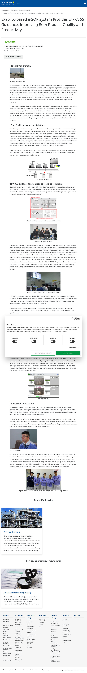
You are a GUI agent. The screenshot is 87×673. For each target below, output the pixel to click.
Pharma (5, 658)
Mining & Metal (7, 637)
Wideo (40, 627)
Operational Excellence (18, 634)
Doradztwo (30, 628)
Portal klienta (66, 634)
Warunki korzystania (8, 670)
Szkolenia (65, 628)
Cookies (37, 670)
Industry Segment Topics (55, 626)
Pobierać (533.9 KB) (14, 57)
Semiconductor (7, 660)
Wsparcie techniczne (65, 620)
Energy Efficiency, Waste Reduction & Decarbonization (20, 638)
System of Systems (53, 632)
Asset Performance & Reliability (19, 630)
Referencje (27, 10)
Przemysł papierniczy (6, 642)
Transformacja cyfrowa (54, 638)
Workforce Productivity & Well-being (18, 621)
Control (29, 624)
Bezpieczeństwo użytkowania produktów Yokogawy (31, 641)
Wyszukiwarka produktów (66, 631)
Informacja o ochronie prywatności (24, 670)
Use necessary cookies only (43, 353)
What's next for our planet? (55, 622)
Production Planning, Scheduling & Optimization (18, 650)
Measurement (30, 626)
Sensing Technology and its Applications (55, 650)
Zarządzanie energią (18, 660)
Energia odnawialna (6, 634)
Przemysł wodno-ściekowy (7, 648)
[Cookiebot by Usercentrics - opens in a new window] (73, 318)
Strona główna (5, 10)
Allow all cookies (68, 353)
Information (30, 622)
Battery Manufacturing (7, 652)
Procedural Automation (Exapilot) (17, 593)
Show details (73, 347)
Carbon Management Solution (18, 656)
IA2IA (52, 635)
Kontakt (77, 615)
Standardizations (55, 654)
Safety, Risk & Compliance (18, 625)
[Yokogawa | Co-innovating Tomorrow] (8, 3)
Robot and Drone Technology (55, 645)
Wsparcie (66, 615)
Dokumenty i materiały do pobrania (42, 621)
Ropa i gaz (6, 619)
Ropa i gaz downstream (6, 622)
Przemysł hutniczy (8, 646)
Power (5, 631)
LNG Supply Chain (8, 625)
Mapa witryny (45, 670)
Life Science (30, 637)
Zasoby (21, 10)
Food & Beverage (7, 639)
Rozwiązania (19, 615)
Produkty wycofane (65, 637)
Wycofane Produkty (29, 646)
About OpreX (54, 629)
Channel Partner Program (67, 641)
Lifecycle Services (31, 634)
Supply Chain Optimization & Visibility (19, 644)
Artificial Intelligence (54, 642)
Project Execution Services (31, 631)
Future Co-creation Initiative (55, 657)
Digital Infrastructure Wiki (55, 660)
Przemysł (6, 615)
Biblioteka (14, 10)
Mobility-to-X (6, 655)
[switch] (34, 341)
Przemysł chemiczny (12, 532)
